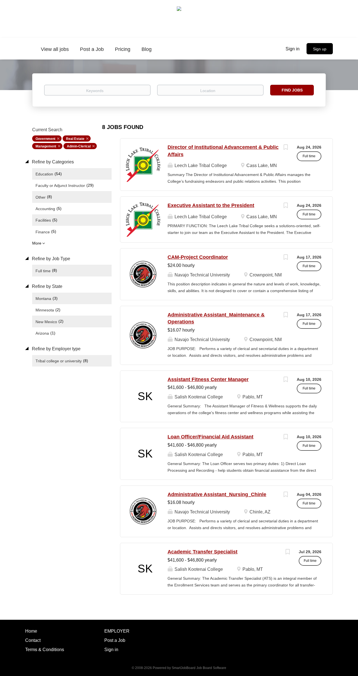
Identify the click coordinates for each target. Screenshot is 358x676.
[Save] (285, 147)
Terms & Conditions (44, 649)
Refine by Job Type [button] (50, 258)
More (36, 243)
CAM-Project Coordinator (198, 257)
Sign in (293, 48)
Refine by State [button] (46, 286)
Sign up (319, 49)
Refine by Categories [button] (52, 161)
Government (45, 139)
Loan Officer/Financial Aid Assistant (210, 437)
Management (46, 146)
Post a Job (114, 640)
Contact (33, 640)
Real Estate (75, 139)
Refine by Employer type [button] (56, 348)
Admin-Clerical (79, 146)
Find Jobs (292, 90)
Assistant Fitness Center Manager (208, 379)
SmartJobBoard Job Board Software (199, 668)
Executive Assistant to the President (211, 205)
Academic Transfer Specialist (202, 552)
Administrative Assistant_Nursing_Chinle (217, 494)
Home (31, 631)
